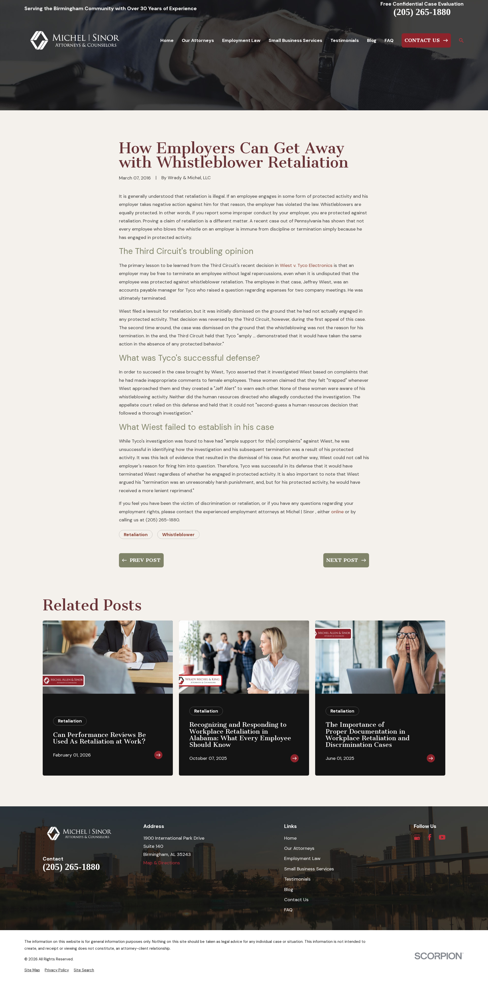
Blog (288, 889)
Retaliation (136, 535)
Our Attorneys (299, 848)
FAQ (288, 910)
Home (290, 838)
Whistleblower (178, 535)
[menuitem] (32, 970)
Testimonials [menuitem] (344, 40)
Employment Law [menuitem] (241, 40)
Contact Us (296, 900)
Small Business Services (309, 869)
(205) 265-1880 (422, 12)
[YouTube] (442, 837)
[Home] (75, 40)
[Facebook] (429, 837)
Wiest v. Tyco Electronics (306, 265)
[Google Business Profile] (417, 837)
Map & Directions (161, 863)
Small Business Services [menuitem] (295, 40)
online (337, 512)
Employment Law (302, 858)
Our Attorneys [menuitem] (198, 40)
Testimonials (297, 879)
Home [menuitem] (167, 40)
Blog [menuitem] (371, 40)
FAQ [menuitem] (389, 40)
